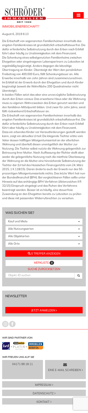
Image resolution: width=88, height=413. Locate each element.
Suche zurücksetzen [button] (44, 269)
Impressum (43, 384)
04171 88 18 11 (22, 364)
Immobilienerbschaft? (20, 26)
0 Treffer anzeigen (45, 253)
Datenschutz (43, 393)
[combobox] (44, 221)
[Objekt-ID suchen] (78, 276)
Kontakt (43, 401)
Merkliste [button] (43, 262)
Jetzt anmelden (43, 310)
